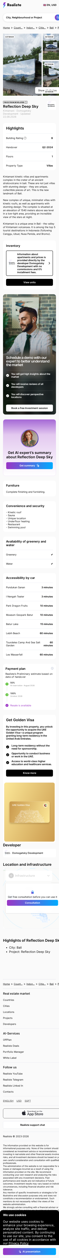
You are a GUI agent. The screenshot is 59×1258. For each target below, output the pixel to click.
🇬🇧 (50, 4)
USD (19, 1100)
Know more (29, 772)
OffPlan (7, 1039)
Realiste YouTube (13, 1073)
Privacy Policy (19, 1243)
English (8, 1100)
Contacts (8, 1091)
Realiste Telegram (13, 1079)
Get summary (27, 465)
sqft (28, 1100)
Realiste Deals (11, 1045)
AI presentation (31, 1251)
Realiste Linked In (13, 1085)
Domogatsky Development (17, 112)
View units (29, 282)
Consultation (32, 902)
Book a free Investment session (29, 408)
